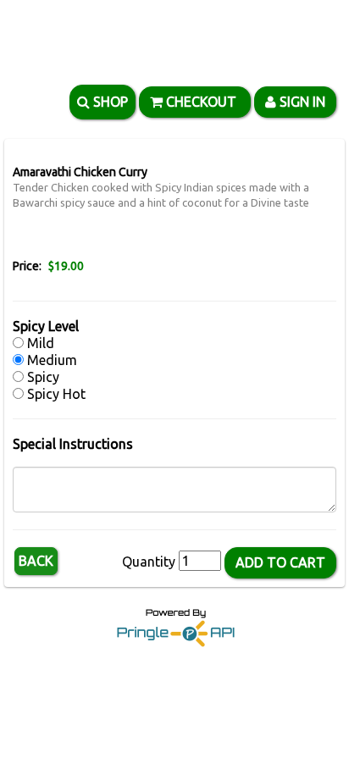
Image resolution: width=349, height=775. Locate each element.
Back (36, 560)
